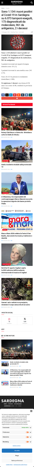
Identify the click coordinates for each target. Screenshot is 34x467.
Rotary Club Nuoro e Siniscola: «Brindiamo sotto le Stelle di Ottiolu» (16, 354)
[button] (31, 411)
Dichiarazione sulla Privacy (20, 464)
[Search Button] (32, 2)
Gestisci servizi (16, 445)
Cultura (5, 193)
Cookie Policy (9, 464)
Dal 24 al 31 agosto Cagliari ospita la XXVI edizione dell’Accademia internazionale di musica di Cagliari (14, 270)
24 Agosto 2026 (6, 137)
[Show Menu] (2, 2)
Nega (17, 455)
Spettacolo (6, 264)
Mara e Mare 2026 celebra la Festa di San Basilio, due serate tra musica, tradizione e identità (16, 236)
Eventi (5, 128)
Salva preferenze (17, 460)
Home (2, 8)
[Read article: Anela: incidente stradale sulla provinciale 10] (17, 151)
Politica (5, 160)
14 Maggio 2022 (5, 32)
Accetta (17, 450)
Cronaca (5, 298)
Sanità (7, 8)
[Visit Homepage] (17, 3)
